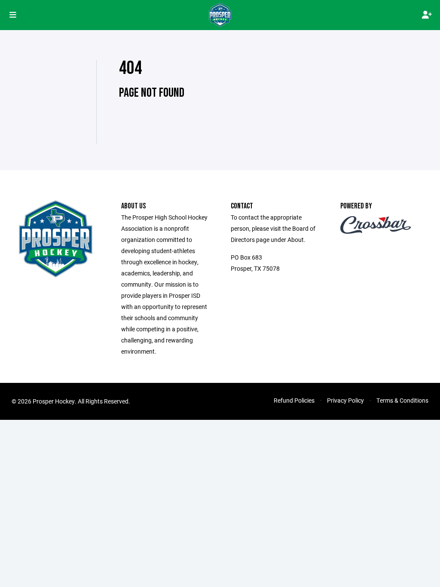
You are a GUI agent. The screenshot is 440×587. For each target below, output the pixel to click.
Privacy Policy (345, 400)
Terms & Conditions (402, 400)
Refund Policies (294, 400)
